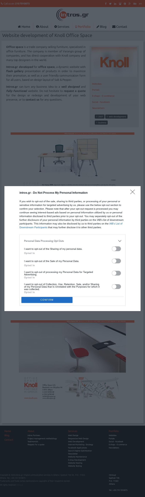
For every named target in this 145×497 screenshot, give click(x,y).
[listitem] (72, 241)
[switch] (116, 248)
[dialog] (72, 248)
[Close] (133, 193)
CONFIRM (47, 300)
